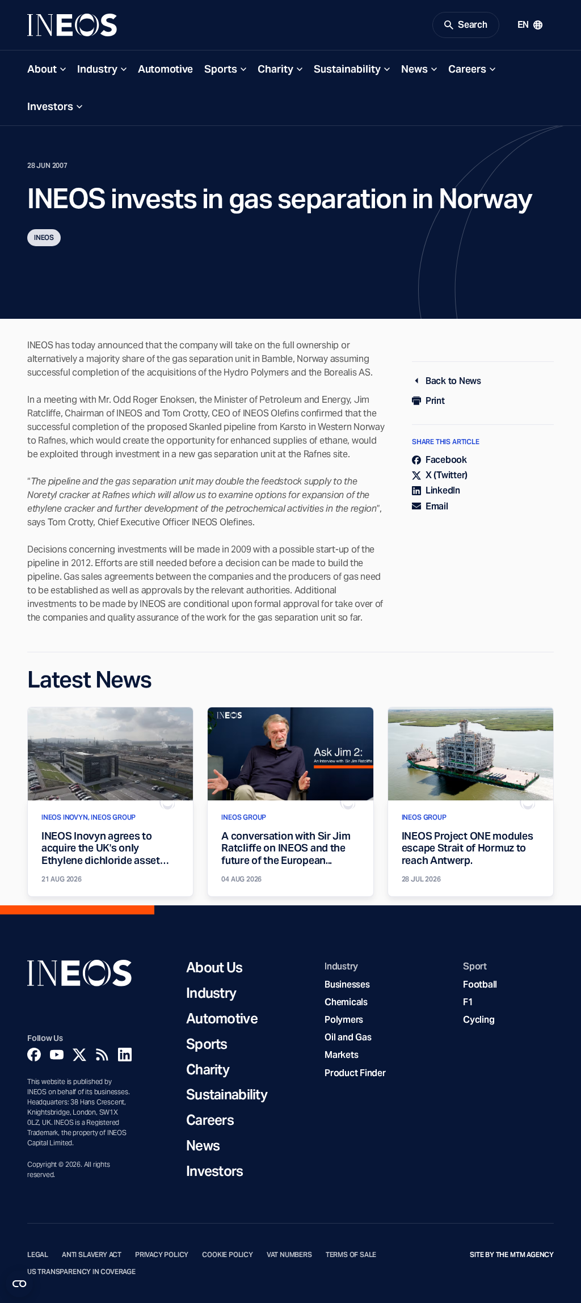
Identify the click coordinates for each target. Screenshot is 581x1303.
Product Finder (355, 1073)
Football (480, 984)
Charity (275, 68)
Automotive (165, 68)
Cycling (478, 1019)
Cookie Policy (227, 1255)
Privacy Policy (161, 1255)
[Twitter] (79, 1054)
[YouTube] (57, 1054)
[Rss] (102, 1054)
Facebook (446, 459)
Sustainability (347, 68)
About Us (214, 968)
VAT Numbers (289, 1255)
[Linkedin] (125, 1054)
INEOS (44, 237)
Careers (467, 68)
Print (435, 400)
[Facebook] (34, 1054)
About (42, 68)
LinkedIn (443, 490)
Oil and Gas (348, 1037)
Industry (97, 68)
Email (437, 506)
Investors (50, 106)
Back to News (453, 381)
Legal (37, 1255)
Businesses (347, 984)
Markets (341, 1054)
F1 (468, 1002)
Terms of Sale (351, 1255)
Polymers (344, 1019)
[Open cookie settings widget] (19, 1283)
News (414, 68)
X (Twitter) (447, 475)
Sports (220, 68)
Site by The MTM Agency (512, 1255)
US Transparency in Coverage (81, 1272)
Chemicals (346, 1002)
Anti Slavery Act (91, 1255)
